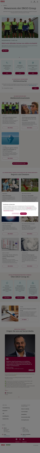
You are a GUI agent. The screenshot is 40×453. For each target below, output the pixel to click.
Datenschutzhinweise (6, 210)
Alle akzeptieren (23, 213)
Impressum (12, 210)
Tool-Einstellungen (15, 213)
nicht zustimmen (28, 207)
